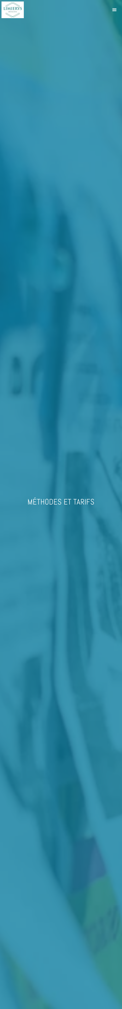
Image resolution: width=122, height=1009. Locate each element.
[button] (114, 10)
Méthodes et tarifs (61, 502)
